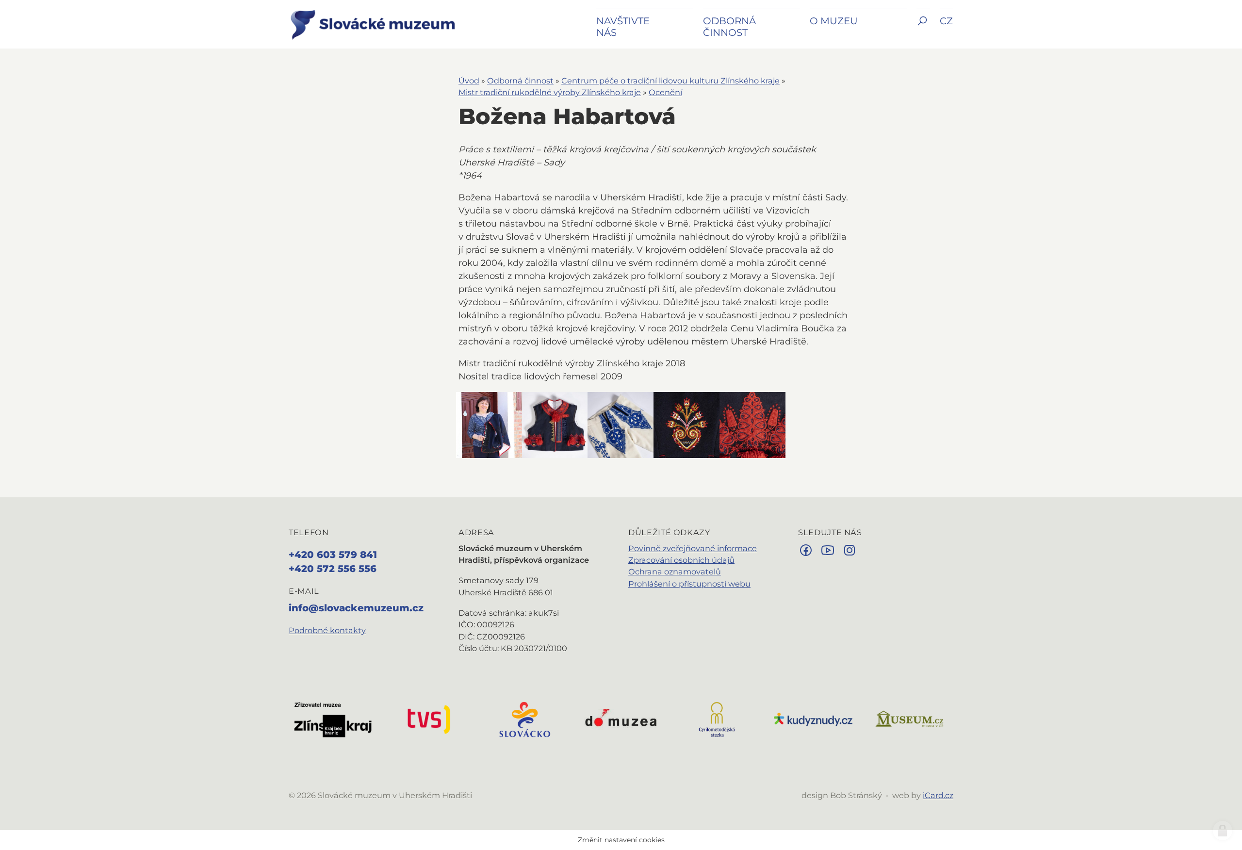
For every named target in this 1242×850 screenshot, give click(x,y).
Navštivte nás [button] (623, 26)
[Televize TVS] (429, 718)
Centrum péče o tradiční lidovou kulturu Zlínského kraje (670, 80)
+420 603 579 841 (333, 554)
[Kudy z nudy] (813, 718)
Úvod (468, 80)
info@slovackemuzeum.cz (356, 608)
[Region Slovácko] (525, 718)
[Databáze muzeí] (909, 718)
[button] (923, 28)
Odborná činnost (520, 80)
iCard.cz (938, 795)
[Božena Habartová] (489, 425)
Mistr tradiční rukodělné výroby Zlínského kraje (549, 92)
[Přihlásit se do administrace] (1222, 830)
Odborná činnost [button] (729, 26)
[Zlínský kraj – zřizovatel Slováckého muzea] (333, 718)
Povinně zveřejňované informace (692, 548)
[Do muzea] (621, 718)
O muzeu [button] (834, 21)
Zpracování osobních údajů (681, 560)
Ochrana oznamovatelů (674, 571)
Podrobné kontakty (327, 630)
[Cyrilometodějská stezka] (717, 718)
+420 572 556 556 (332, 568)
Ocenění (665, 92)
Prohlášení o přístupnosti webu (689, 583)
